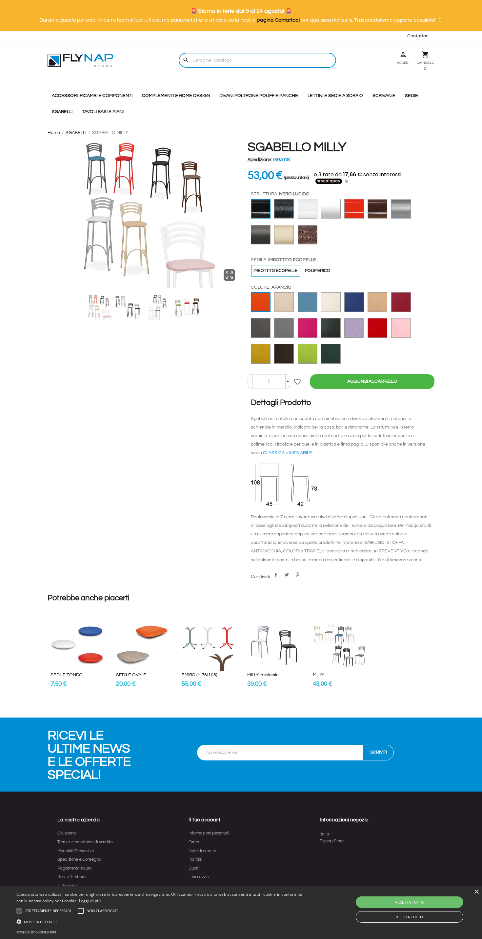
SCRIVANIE (383, 95)
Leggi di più (90, 901)
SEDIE (411, 95)
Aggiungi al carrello (372, 381)
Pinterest (297, 575)
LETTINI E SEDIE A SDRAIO (335, 95)
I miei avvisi (199, 876)
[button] (48, 910)
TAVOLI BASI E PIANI (103, 111)
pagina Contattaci (278, 20)
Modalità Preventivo (75, 851)
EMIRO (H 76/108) (199, 675)
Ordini (194, 842)
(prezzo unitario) (296, 178)
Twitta (286, 575)
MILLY (318, 675)
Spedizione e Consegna (79, 859)
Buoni (194, 868)
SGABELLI (62, 111)
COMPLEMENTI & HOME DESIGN (176, 95)
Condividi (275, 575)
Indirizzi (195, 859)
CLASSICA (274, 452)
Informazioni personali (209, 833)
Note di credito (202, 851)
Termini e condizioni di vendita (85, 842)
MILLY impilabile (263, 675)
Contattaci (418, 36)
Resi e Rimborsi (71, 876)
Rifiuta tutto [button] (409, 916)
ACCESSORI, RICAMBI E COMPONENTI (92, 95)
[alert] (241, 912)
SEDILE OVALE (131, 675)
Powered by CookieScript (36, 932)
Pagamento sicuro (74, 868)
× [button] (476, 892)
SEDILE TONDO (66, 675)
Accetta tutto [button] (409, 902)
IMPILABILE (300, 452)
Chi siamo (66, 833)
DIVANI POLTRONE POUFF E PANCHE (258, 95)
